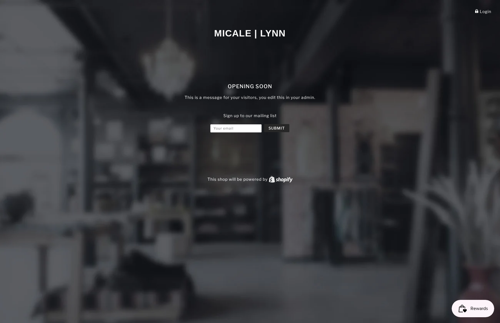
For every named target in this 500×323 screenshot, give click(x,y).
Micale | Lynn (250, 33)
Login (485, 11)
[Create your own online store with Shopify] (281, 179)
